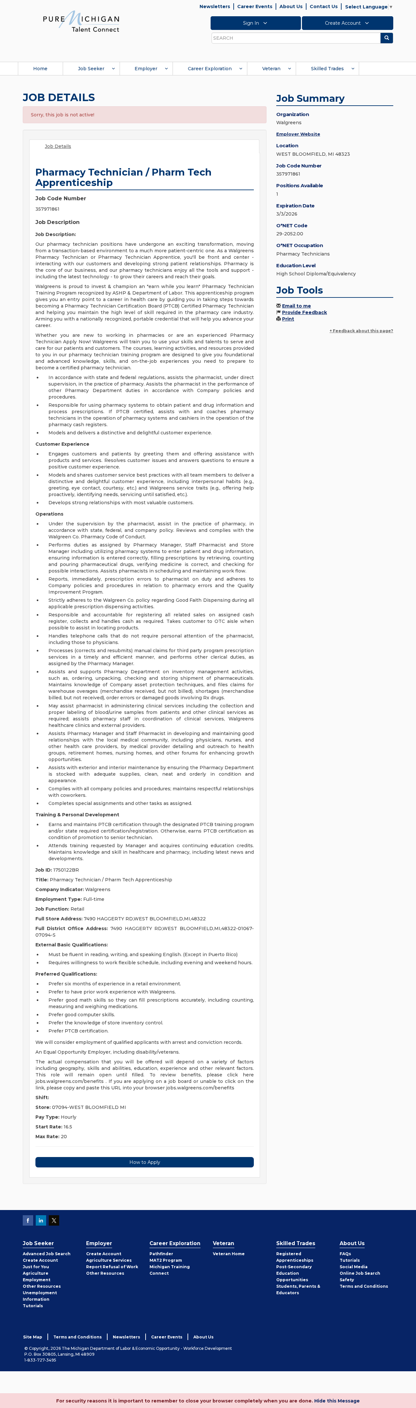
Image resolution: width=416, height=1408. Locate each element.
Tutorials (33, 1305)
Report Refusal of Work (112, 1266)
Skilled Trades (327, 69)
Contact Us (324, 6)
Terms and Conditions (364, 1286)
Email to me (296, 306)
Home (40, 69)
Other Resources (42, 1286)
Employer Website (298, 134)
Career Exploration (210, 69)
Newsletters (215, 6)
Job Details (58, 146)
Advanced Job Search (47, 1253)
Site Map (32, 1337)
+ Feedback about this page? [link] (361, 330)
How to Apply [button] (144, 1162)
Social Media (354, 1266)
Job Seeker (91, 69)
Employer (146, 69)
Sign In (251, 23)
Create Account (343, 23)
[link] (81, 21)
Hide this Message (337, 1401)
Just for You (36, 1266)
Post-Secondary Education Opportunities (294, 1273)
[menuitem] (40, 68)
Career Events (254, 6)
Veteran (271, 69)
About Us (291, 6)
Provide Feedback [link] (304, 312)
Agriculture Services (109, 1260)
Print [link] (288, 319)
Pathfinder (161, 1253)
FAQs (345, 1253)
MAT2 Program (166, 1260)
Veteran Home (229, 1253)
